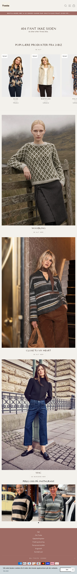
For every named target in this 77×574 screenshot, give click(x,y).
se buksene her (38, 476)
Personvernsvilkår (38, 545)
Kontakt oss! (38, 552)
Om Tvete (38, 535)
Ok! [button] (67, 569)
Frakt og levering (38, 542)
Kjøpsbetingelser (38, 538)
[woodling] (38, 170)
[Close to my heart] (38, 292)
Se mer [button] (6, 571)
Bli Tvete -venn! (38, 558)
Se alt (38, 49)
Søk (38, 532)
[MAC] (38, 414)
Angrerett (38, 548)
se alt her (38, 232)
